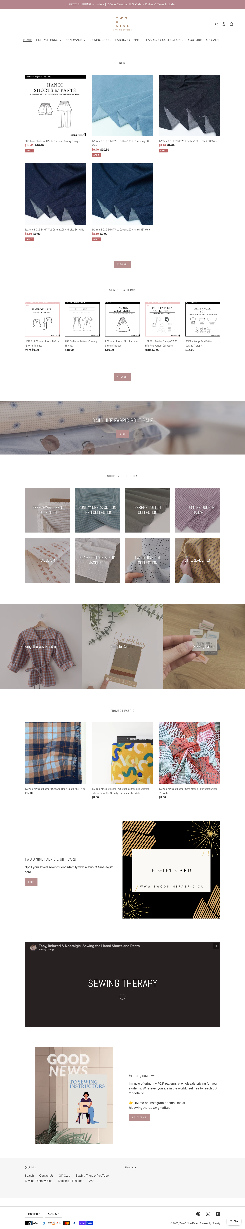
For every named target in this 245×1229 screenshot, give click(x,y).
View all (122, 264)
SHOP (122, 433)
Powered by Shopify (209, 1223)
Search (29, 1175)
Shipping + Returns (70, 1180)
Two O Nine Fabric (189, 1223)
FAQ (90, 1180)
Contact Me (139, 1117)
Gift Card (64, 1175)
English (33, 1213)
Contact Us (46, 1175)
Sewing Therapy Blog (38, 1180)
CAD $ (52, 1213)
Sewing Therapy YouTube (92, 1175)
